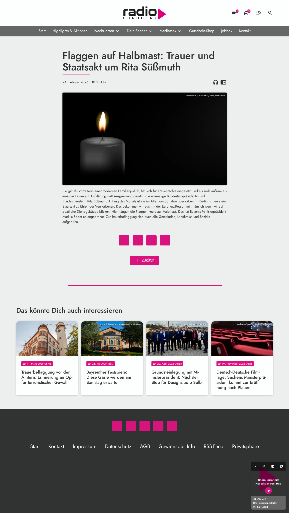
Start (42, 31)
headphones (216, 82)
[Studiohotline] (54, 13)
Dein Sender (137, 31)
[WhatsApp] (20, 13)
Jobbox (226, 31)
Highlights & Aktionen (69, 31)
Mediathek (168, 31)
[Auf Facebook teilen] (124, 240)
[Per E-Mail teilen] (165, 240)
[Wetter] (258, 12)
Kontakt (244, 31)
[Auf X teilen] (138, 240)
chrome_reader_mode (223, 82)
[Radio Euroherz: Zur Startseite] (144, 12)
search (270, 12)
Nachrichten (104, 31)
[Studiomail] (46, 13)
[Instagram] (37, 13)
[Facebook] (29, 13)
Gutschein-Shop (201, 31)
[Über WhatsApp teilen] (151, 240)
